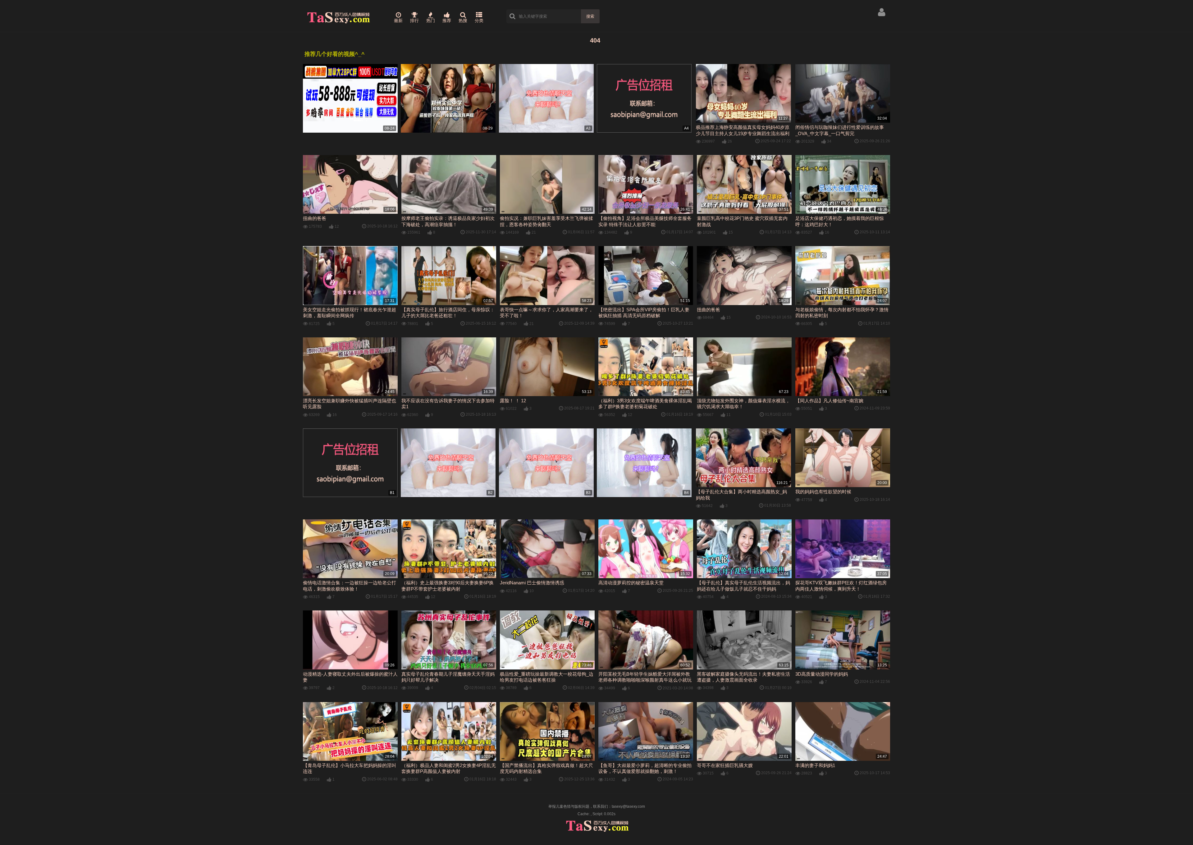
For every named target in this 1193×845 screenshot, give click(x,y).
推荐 (446, 20)
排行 (414, 20)
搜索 (590, 16)
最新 (398, 20)
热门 (430, 20)
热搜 (463, 20)
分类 (479, 20)
